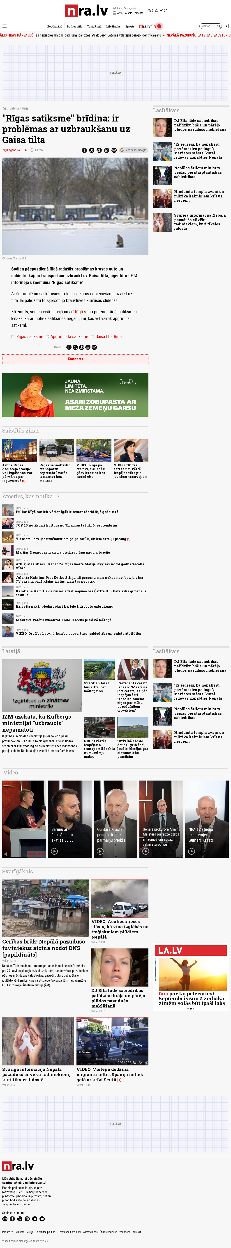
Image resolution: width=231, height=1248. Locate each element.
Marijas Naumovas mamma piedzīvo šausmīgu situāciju (63, 552)
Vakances (124, 1232)
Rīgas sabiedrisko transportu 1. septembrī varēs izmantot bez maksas (54, 473)
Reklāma (19, 1232)
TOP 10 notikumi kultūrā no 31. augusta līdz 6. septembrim (66, 525)
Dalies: (59, 347)
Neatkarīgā (54, 26)
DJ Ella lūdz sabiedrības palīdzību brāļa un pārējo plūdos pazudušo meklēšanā (200, 124)
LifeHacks (113, 26)
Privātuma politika (45, 1232)
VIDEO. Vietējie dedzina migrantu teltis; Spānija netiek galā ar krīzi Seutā (109, 1074)
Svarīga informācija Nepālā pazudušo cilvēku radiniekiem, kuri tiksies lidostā (200, 222)
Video (10, 772)
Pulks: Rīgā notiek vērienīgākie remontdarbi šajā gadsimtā (67, 512)
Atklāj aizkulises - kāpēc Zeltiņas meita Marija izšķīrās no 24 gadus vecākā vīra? (80, 566)
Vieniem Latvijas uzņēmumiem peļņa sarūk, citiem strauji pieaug (71, 539)
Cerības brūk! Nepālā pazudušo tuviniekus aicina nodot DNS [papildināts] (43, 948)
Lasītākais (166, 110)
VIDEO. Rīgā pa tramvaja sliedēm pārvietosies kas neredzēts (91, 471)
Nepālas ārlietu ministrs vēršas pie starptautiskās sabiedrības (198, 172)
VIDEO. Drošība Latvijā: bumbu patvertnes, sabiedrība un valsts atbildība (78, 633)
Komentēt (75, 359)
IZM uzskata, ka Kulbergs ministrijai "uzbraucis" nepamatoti (36, 723)
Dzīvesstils (74, 26)
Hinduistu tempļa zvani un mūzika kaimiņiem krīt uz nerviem (199, 195)
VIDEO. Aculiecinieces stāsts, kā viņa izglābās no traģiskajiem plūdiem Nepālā (119, 929)
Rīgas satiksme (27, 336)
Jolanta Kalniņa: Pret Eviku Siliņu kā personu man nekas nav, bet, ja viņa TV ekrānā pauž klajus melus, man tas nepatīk (79, 579)
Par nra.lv (7, 1232)
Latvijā (14, 108)
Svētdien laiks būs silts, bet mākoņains (97, 687)
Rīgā (25, 108)
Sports (130, 26)
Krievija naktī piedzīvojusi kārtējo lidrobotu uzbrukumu (64, 606)
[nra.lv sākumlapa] (86, 11)
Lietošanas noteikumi (69, 1232)
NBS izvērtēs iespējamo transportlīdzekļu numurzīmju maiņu (99, 749)
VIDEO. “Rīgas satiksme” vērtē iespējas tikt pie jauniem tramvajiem (131, 471)
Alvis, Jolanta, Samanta (128, 13)
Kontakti (137, 1232)
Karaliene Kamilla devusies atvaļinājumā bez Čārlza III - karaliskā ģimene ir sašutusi (81, 593)
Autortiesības (90, 1232)
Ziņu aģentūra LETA (14, 150)
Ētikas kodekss (108, 1232)
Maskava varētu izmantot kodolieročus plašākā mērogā (63, 620)
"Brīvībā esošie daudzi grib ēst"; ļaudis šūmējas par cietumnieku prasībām (132, 749)
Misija (30, 1232)
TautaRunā (94, 26)
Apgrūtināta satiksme (67, 336)
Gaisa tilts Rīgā (106, 336)
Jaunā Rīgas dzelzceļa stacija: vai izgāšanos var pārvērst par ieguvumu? (17, 473)
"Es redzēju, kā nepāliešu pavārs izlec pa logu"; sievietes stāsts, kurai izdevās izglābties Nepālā (198, 151)
